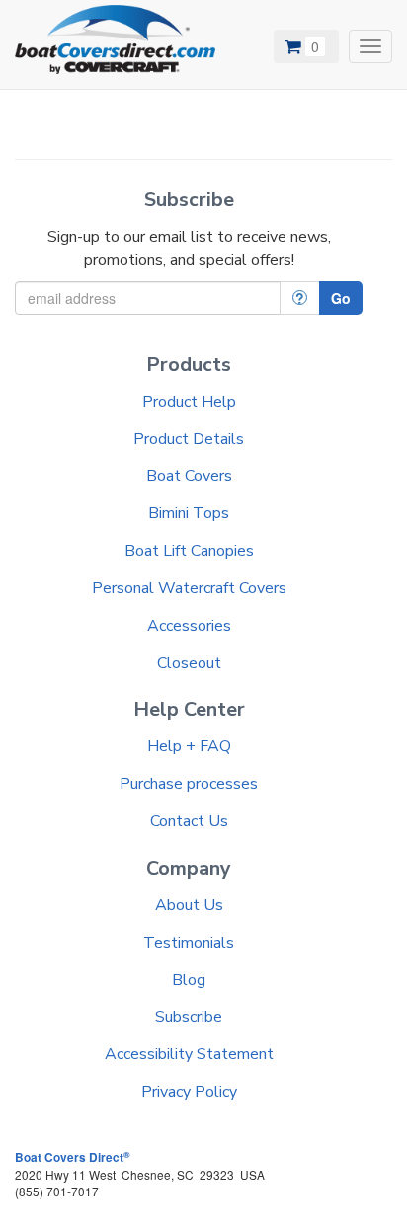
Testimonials (188, 943)
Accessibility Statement (189, 1054)
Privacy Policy (189, 1092)
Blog (188, 980)
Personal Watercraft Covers (189, 588)
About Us (189, 905)
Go (341, 298)
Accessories (189, 626)
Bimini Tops (188, 513)
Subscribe (188, 1017)
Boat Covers (189, 476)
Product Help (189, 402)
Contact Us (189, 821)
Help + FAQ (189, 746)
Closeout (189, 663)
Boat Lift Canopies (189, 551)
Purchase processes (189, 784)
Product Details (188, 439)
